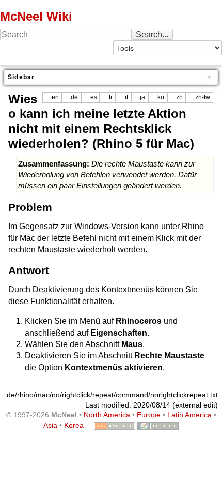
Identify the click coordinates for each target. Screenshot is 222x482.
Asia (50, 425)
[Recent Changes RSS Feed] (114, 425)
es (93, 97)
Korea (74, 425)
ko (160, 97)
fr (111, 97)
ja (142, 97)
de (74, 97)
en (55, 97)
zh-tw (202, 97)
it (126, 97)
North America (107, 415)
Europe (149, 415)
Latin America (189, 415)
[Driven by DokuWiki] (158, 425)
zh (179, 97)
